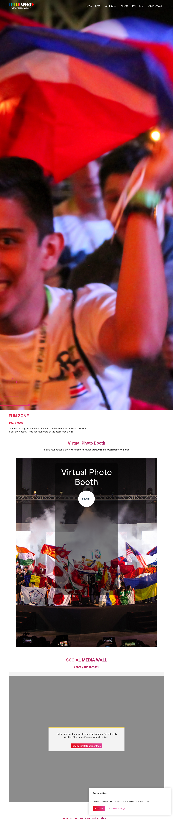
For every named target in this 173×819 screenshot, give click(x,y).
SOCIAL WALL (155, 6)
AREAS (124, 6)
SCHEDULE (110, 6)
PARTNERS (137, 6)
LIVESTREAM (93, 6)
